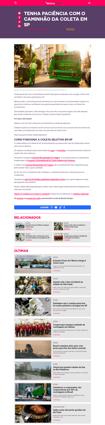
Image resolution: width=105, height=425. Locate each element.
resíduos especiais (81, 194)
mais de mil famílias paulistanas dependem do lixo (44, 179)
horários (20, 198)
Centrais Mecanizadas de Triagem (46, 158)
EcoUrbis (62, 150)
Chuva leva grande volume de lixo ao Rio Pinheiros (69, 368)
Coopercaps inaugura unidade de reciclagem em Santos (75, 237)
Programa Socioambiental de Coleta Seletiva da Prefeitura (51, 160)
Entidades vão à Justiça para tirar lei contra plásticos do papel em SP (38, 237)
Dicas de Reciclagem (58, 407)
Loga (52, 150)
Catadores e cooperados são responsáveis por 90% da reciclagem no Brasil (67, 389)
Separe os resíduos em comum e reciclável (31, 194)
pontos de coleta (34, 198)
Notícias (70, 29)
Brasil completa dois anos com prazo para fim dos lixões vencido (69, 347)
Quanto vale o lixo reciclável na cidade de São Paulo (74, 226)
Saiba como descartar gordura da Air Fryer (69, 411)
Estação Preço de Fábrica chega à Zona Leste (69, 261)
